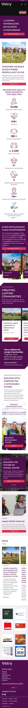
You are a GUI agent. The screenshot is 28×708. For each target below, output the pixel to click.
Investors (4, 673)
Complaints (11, 698)
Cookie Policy (4, 701)
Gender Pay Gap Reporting (6, 679)
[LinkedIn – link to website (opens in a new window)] (2, 694)
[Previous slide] (3, 404)
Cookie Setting (5, 703)
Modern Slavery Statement (6, 676)
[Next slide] (25, 404)
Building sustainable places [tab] (14, 405)
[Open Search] (22, 4)
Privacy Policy (4, 698)
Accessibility (11, 703)
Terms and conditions (13, 701)
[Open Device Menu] (25, 4)
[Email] (5, 694)
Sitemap (15, 698)
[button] (14, 34)
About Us (4, 671)
